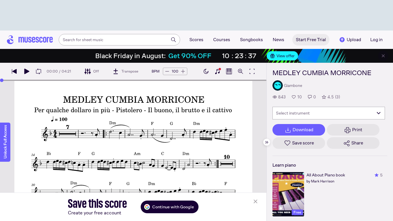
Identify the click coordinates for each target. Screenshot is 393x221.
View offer (285, 56)
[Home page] (30, 39)
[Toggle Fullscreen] (252, 71)
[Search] (173, 39)
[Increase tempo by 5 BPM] (183, 71)
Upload (354, 39)
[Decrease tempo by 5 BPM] (167, 71)
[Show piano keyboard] (217, 71)
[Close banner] (383, 56)
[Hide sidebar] (266, 142)
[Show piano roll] (229, 71)
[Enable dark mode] (206, 71)
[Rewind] (14, 71)
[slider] (1, 80)
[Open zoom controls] (240, 71)
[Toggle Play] (26, 71)
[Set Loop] (38, 71)
